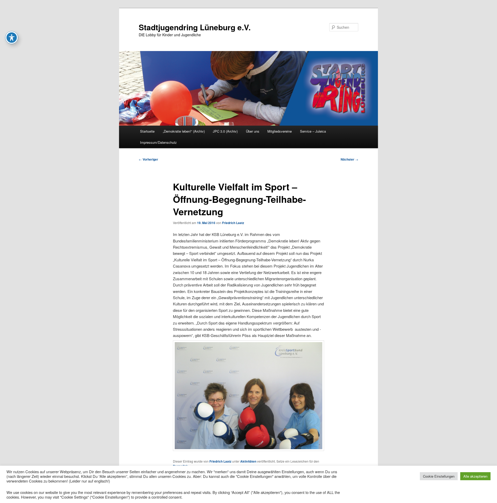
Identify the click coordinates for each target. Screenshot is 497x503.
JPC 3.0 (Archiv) (225, 131)
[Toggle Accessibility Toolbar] (11, 37)
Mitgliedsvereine (279, 131)
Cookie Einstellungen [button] (439, 476)
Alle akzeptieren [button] (475, 476)
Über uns (252, 131)
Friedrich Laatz (233, 222)
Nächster (349, 159)
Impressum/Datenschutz (158, 142)
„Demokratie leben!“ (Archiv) (184, 131)
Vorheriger (148, 159)
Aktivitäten (248, 461)
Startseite (147, 131)
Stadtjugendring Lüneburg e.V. (195, 27)
